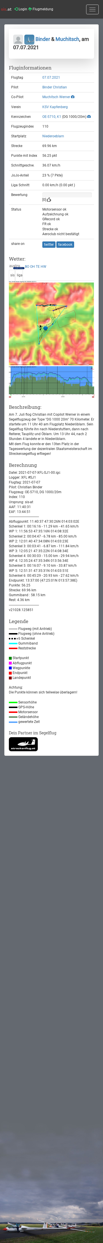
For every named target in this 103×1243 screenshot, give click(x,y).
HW (43, 267)
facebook (65, 245)
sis (12, 275)
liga (20, 275)
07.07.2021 (51, 78)
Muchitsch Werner (56, 97)
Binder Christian (54, 87)
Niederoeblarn (53, 136)
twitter (49, 245)
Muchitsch (67, 39)
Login (22, 9)
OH (32, 267)
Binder (42, 39)
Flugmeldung (42, 9)
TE (38, 267)
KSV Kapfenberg (55, 107)
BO (27, 267)
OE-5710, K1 (51, 117)
